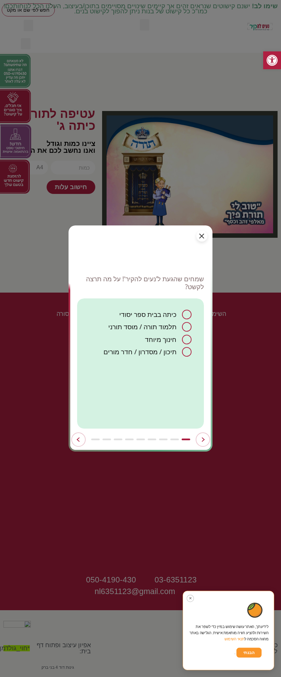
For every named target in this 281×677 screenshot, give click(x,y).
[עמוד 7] (118, 439)
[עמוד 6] (129, 439)
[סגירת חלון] (201, 236)
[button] (272, 60)
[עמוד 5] (140, 439)
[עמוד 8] (106, 439)
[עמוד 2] (174, 439)
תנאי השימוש (234, 639)
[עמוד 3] (163, 439)
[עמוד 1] (186, 439)
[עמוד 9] (95, 439)
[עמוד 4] (152, 439)
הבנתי (249, 652)
